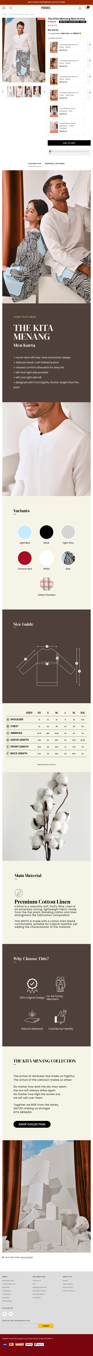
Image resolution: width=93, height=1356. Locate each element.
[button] (52, 25)
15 (48, 720)
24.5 (74, 740)
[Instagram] (10, 1314)
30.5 (56, 747)
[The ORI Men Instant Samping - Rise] (54, 111)
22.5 (39, 740)
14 (39, 720)
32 (83, 747)
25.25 (83, 740)
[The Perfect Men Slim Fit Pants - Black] (54, 79)
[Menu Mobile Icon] (3, 7)
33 (65, 754)
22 (65, 733)
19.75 (39, 733)
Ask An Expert (27, 1257)
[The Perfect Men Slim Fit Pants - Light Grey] (54, 95)
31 (65, 747)
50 (74, 727)
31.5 (74, 747)
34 (83, 754)
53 (83, 727)
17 (65, 720)
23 (74, 733)
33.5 (74, 754)
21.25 (56, 733)
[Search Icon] (11, 8)
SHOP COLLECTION (32, 1124)
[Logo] (46, 7)
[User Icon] (80, 8)
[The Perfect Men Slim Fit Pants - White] (54, 47)
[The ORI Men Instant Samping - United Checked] (54, 127)
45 (57, 727)
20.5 (48, 733)
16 (56, 720)
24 (83, 733)
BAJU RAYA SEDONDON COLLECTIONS (46, 2)
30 (48, 747)
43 (48, 727)
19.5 (82, 720)
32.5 (56, 754)
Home (4, 14)
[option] (23, 50)
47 (65, 727)
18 (74, 720)
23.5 (56, 740)
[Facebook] (4, 1314)
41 (39, 727)
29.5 (39, 747)
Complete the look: (55, 38)
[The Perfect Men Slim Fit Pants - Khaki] (54, 63)
